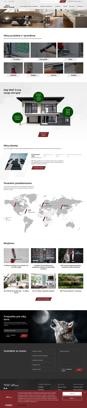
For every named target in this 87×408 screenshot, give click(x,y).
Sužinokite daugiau (43, 134)
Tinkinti (71, 398)
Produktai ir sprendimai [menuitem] (46, 6)
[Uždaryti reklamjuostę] (84, 392)
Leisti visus (72, 393)
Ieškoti (62, 1)
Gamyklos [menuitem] (57, 6)
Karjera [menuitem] (65, 6)
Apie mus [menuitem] (71, 6)
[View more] (43, 14)
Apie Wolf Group (62, 387)
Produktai (40, 387)
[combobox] (43, 365)
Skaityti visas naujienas (43, 299)
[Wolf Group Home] (9, 6)
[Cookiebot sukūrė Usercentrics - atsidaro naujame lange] (9, 405)
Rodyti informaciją (22, 405)
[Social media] (4, 388)
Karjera (60, 389)
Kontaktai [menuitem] (79, 6)
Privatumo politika (78, 387)
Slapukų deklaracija (78, 389)
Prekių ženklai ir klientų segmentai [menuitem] (29, 6)
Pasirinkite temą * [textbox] (36, 364)
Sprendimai (41, 389)
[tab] (36, 156)
